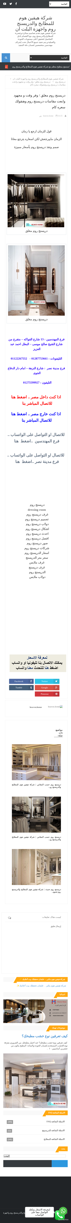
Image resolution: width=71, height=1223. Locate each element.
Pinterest (45, 694)
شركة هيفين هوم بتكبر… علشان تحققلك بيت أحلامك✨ (41, 985)
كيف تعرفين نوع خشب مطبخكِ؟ (45, 1036)
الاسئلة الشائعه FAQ (56, 1121)
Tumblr (19, 687)
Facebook (19, 681)
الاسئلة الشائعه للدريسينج (53, 1130)
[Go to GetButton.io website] (63, 1220)
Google (44, 687)
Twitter (44, 681)
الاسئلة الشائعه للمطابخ (54, 1139)
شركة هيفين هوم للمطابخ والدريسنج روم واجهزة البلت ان (35, 23)
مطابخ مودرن (24, 66)
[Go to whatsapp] (63, 1211)
